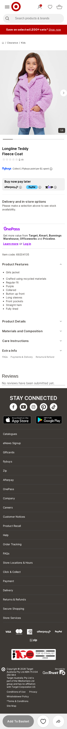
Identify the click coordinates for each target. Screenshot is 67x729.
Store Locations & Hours (18, 562)
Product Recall (12, 525)
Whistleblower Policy (18, 696)
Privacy (33, 691)
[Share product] (58, 721)
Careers (8, 507)
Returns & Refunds (14, 599)
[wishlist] (50, 7)
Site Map (11, 705)
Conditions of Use (16, 691)
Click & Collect (12, 571)
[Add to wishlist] (43, 721)
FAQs (6, 553)
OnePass (8, 489)
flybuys (7, 461)
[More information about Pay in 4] (39, 187)
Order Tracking (12, 544)
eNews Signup (12, 443)
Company (9, 498)
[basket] (59, 7)
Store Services (12, 617)
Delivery (8, 590)
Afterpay (8, 479)
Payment (8, 581)
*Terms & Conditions (17, 701)
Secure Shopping (13, 608)
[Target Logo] (16, 7)
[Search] (7, 18)
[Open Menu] (7, 7)
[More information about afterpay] (20, 187)
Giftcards (8, 452)
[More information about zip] (55, 187)
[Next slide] (63, 93)
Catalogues (10, 433)
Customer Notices (14, 516)
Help (6, 535)
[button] (18, 721)
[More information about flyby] (51, 169)
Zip (5, 470)
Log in (27, 243)
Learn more (10, 243)
